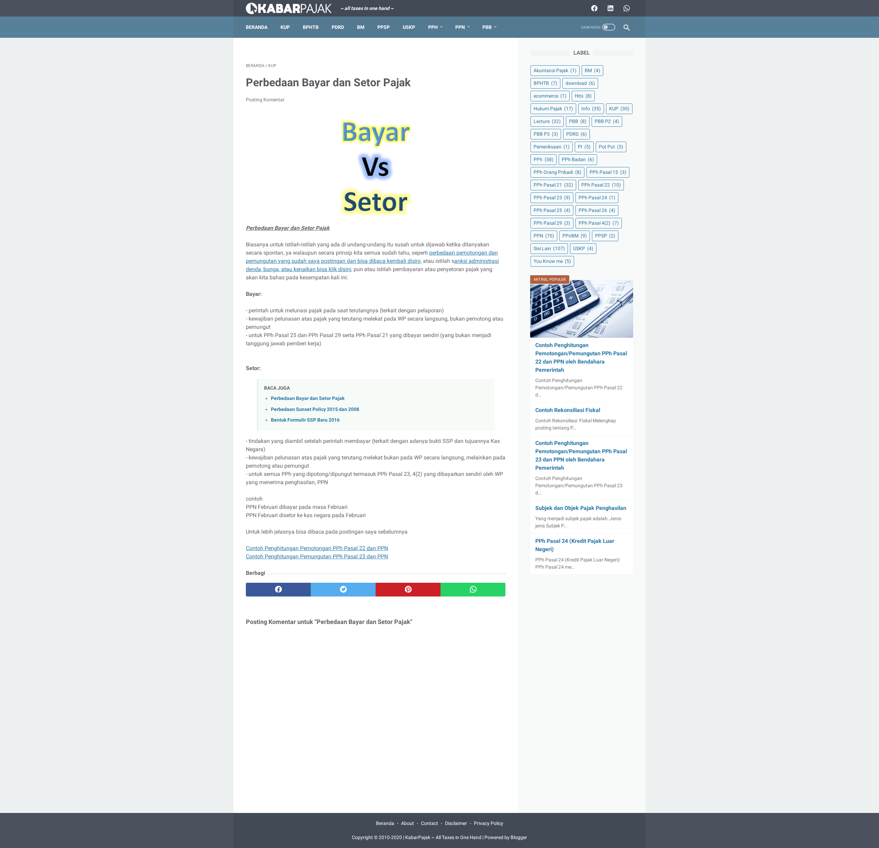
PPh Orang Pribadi (557, 172)
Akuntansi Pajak (555, 70)
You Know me (552, 261)
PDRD (338, 27)
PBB (487, 27)
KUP (285, 27)
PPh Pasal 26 (597, 210)
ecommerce (550, 96)
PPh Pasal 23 (552, 197)
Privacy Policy (488, 823)
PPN (460, 27)
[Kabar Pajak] (293, 8)
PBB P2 (607, 121)
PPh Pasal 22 (601, 185)
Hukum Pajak (553, 108)
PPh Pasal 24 (597, 197)
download (580, 83)
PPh (433, 27)
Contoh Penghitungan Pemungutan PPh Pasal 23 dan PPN (317, 556)
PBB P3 (546, 134)
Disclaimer (456, 823)
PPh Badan (578, 159)
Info (591, 108)
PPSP (383, 27)
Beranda (256, 27)
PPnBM (574, 235)
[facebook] (278, 589)
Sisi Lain (549, 248)
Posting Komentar (265, 99)
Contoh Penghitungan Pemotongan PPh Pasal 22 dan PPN (317, 548)
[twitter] (343, 589)
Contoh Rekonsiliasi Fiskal (567, 410)
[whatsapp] (473, 589)
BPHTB (311, 27)
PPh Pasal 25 (552, 210)
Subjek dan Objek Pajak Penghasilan (580, 508)
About (407, 823)
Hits (583, 96)
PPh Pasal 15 (608, 172)
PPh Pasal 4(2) (599, 223)
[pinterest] (408, 589)
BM (360, 27)
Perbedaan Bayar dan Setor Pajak (307, 398)
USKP (409, 27)
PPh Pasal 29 (552, 223)
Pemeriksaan (552, 146)
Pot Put (611, 146)
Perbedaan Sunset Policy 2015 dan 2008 (315, 409)
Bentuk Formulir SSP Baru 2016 (305, 420)
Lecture (547, 121)
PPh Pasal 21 (553, 185)
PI (584, 146)
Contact (429, 823)
